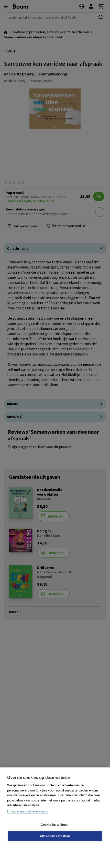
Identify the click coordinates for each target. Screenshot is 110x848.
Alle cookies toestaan (55, 836)
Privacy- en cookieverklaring (27, 811)
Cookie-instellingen (55, 825)
